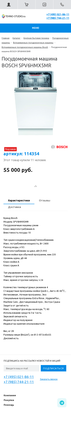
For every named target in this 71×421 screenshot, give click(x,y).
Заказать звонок (49, 379)
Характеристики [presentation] (19, 200)
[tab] (18, 201)
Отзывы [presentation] (44, 200)
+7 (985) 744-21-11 (57, 18)
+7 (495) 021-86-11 (57, 14)
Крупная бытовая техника (36, 38)
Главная (5, 38)
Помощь (9, 405)
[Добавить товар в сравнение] (35, 186)
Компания (10, 395)
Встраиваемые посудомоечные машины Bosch (25, 47)
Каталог (16, 38)
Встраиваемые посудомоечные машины (33, 43)
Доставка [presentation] (14, 207)
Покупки (9, 400)
